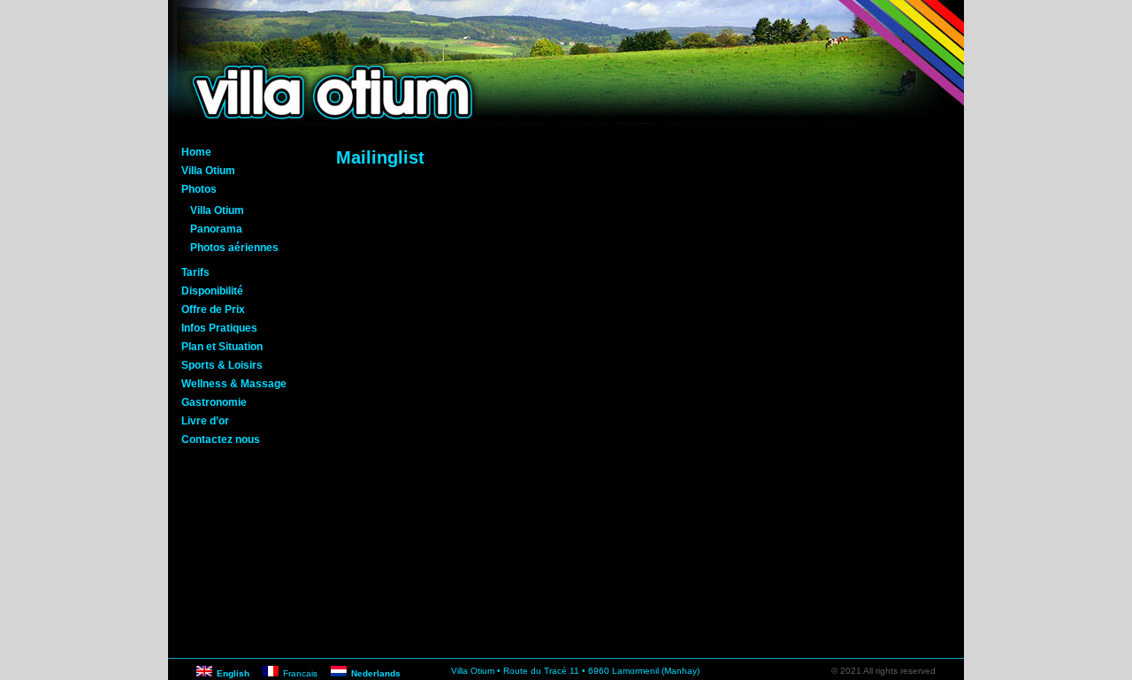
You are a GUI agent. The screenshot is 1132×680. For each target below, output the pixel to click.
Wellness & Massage (234, 384)
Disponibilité (212, 291)
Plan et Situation (222, 346)
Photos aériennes (234, 247)
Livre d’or (205, 421)
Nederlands (376, 673)
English (233, 673)
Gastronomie (214, 402)
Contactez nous (220, 439)
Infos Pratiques (219, 328)
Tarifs (195, 272)
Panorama (216, 229)
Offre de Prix (213, 309)
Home (196, 152)
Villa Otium (208, 170)
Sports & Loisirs (222, 365)
